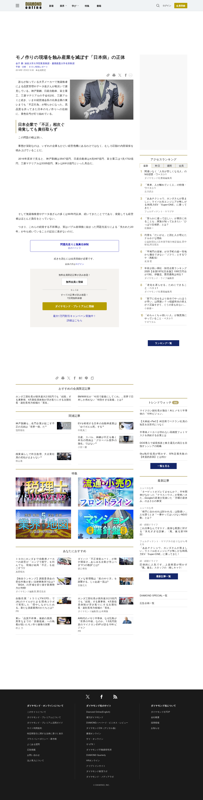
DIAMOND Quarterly (96, 754)
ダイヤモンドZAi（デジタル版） (101, 727)
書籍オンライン (93, 733)
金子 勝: (45, 63)
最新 (145, 165)
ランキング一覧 (163, 343)
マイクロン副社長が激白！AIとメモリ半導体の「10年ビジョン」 (163, 412)
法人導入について (35, 760)
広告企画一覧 (147, 603)
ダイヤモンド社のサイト (98, 705)
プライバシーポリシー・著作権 (42, 738)
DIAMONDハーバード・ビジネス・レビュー (107, 722)
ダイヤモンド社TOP (160, 711)
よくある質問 (33, 744)
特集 (87, 5)
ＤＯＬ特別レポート (38, 66)
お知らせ (155, 727)
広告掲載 (31, 749)
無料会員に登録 (74, 282)
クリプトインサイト (95, 765)
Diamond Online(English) (98, 711)
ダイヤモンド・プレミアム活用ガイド (45, 722)
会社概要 (155, 717)
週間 (169, 165)
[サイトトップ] (33, 5)
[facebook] (101, 697)
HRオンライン (93, 760)
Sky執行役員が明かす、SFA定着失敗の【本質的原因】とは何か (163, 455)
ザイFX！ (90, 744)
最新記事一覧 (163, 576)
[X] (87, 697)
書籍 (99, 5)
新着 (51, 5)
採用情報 (155, 722)
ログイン (167, 5)
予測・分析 (21, 66)
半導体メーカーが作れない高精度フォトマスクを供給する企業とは (163, 433)
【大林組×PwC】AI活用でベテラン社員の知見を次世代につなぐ (163, 422)
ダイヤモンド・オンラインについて (45, 705)
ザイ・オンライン (94, 738)
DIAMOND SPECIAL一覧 (153, 595)
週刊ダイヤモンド (94, 717)
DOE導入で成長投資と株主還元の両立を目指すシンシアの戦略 (163, 444)
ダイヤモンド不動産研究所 (99, 749)
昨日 (157, 165)
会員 (181, 165)
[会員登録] (180, 5)
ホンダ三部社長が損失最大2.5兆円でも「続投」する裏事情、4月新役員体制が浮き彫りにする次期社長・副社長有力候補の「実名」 (43, 399)
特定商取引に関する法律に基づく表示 (45, 733)
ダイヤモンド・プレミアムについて (44, 717)
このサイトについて (36, 711)
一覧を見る (163, 466)
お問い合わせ (33, 754)
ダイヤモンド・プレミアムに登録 (74, 306)
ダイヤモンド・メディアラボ (100, 776)
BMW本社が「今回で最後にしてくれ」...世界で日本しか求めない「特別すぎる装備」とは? (105, 398)
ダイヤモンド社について (163, 705)
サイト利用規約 (34, 727)
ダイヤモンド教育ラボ (96, 771)
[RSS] (115, 697)
